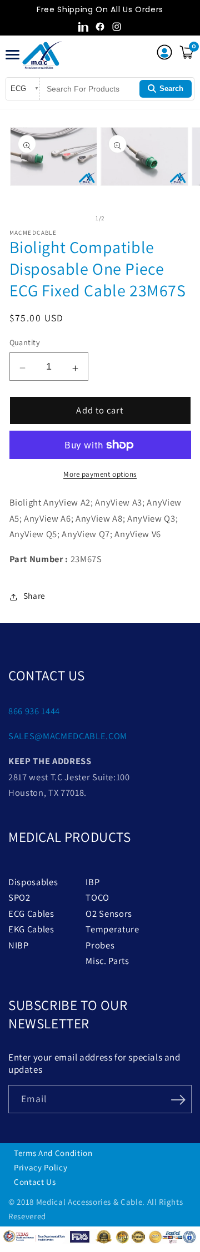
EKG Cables (31, 929)
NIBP (18, 945)
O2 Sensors (109, 913)
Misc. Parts (107, 961)
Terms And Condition (53, 1153)
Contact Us (35, 1182)
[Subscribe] (178, 1098)
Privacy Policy (40, 1167)
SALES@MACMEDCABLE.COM (67, 736)
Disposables (33, 882)
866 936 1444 (34, 711)
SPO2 (19, 897)
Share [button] (34, 595)
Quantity (25, 342)
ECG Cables (31, 913)
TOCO (97, 897)
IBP (92, 882)
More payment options (100, 474)
